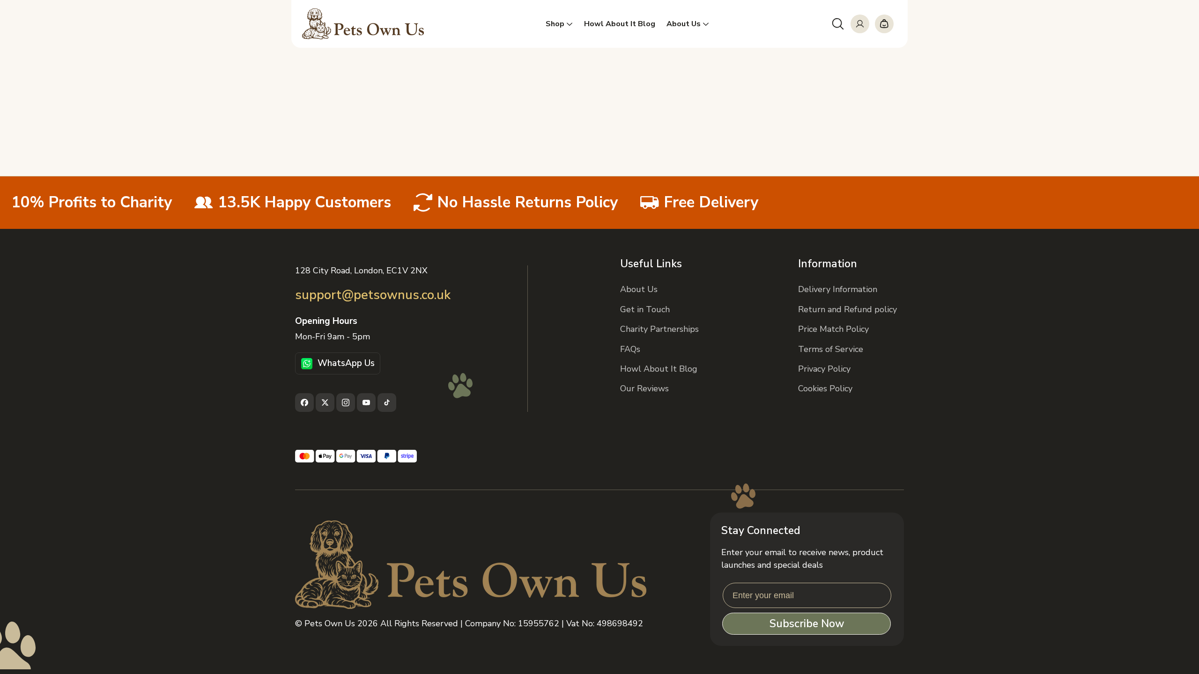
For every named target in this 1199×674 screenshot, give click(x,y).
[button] (838, 24)
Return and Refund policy (847, 309)
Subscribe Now (807, 623)
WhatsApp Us (346, 363)
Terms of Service (830, 349)
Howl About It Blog (658, 368)
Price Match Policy (833, 329)
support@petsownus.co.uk (373, 295)
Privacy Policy (824, 368)
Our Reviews (644, 388)
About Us (639, 289)
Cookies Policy (825, 388)
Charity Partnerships (659, 329)
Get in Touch (645, 309)
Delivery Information (837, 289)
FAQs (630, 349)
